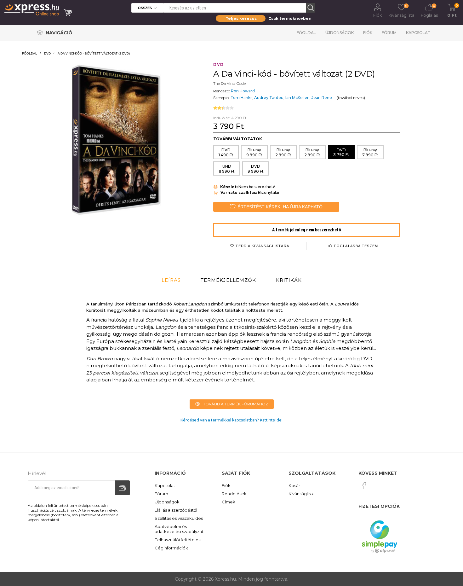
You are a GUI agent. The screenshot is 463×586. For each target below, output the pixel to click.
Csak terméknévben (290, 18)
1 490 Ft (226, 152)
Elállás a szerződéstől (176, 510)
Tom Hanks (241, 97)
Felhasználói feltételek (178, 539)
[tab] (171, 280)
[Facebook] (364, 486)
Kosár (294, 485)
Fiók (377, 15)
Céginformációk (171, 547)
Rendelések (234, 493)
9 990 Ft (254, 152)
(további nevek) (351, 97)
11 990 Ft (227, 169)
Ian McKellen (297, 97)
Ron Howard (243, 91)
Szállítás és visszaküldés (179, 518)
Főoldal (306, 32)
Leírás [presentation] (171, 280)
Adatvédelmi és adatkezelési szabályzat (179, 529)
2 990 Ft (283, 152)
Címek (228, 501)
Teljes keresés (241, 18)
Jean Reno (322, 97)
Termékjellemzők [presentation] (228, 280)
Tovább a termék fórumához (235, 404)
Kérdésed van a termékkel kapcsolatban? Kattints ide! (231, 420)
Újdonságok (339, 32)
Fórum (389, 32)
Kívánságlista (302, 493)
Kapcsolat (418, 32)
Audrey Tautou (268, 97)
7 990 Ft (370, 152)
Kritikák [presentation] (289, 280)
